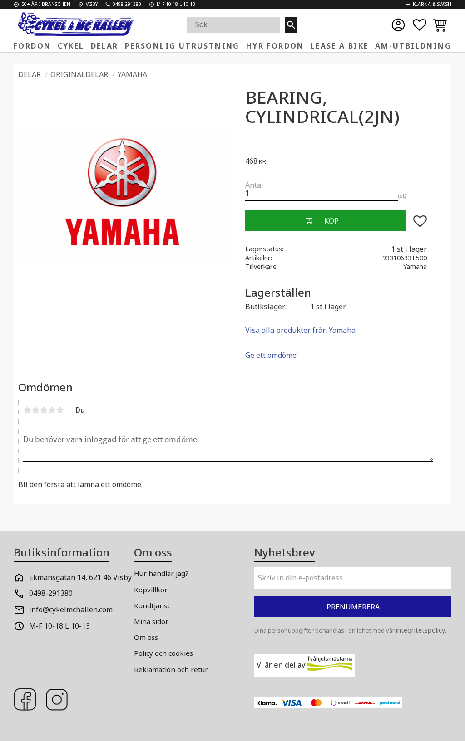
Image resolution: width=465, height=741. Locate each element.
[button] (419, 25)
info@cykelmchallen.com (71, 609)
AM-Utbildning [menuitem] (413, 46)
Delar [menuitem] (105, 46)
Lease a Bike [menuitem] (340, 46)
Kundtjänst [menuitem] (152, 605)
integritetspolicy (420, 630)
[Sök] (291, 25)
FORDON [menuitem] (32, 46)
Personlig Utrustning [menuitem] (182, 46)
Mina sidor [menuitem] (151, 621)
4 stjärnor (52, 410)
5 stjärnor (60, 410)
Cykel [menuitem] (71, 46)
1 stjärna (27, 410)
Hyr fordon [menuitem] (275, 46)
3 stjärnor (44, 410)
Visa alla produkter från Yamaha (300, 330)
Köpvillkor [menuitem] (151, 589)
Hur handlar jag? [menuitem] (161, 573)
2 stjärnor (35, 410)
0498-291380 (51, 593)
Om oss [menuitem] (146, 637)
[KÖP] (325, 221)
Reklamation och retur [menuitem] (171, 669)
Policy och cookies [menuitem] (163, 653)
